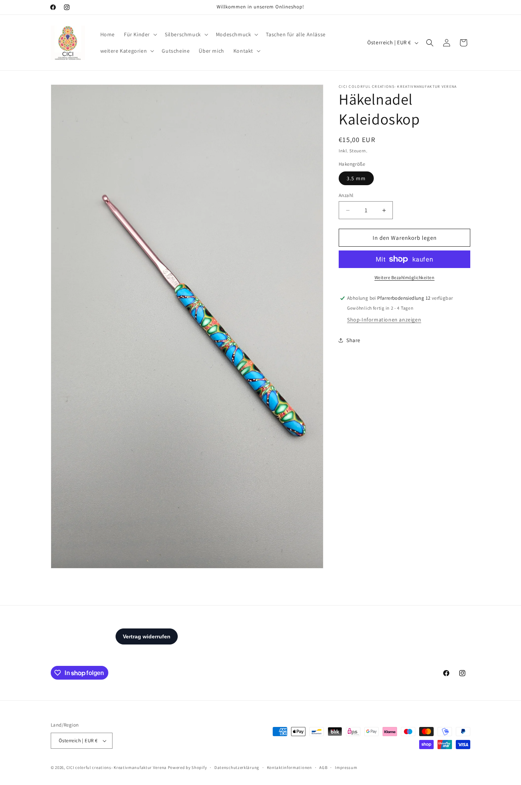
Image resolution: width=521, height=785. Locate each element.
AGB (323, 767)
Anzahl (346, 195)
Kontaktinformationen (289, 767)
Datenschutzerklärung (236, 767)
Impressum (346, 767)
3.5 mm (356, 178)
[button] (139, 34)
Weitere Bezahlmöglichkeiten (405, 277)
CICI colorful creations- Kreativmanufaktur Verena (116, 767)
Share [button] (353, 340)
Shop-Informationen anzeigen (384, 319)
